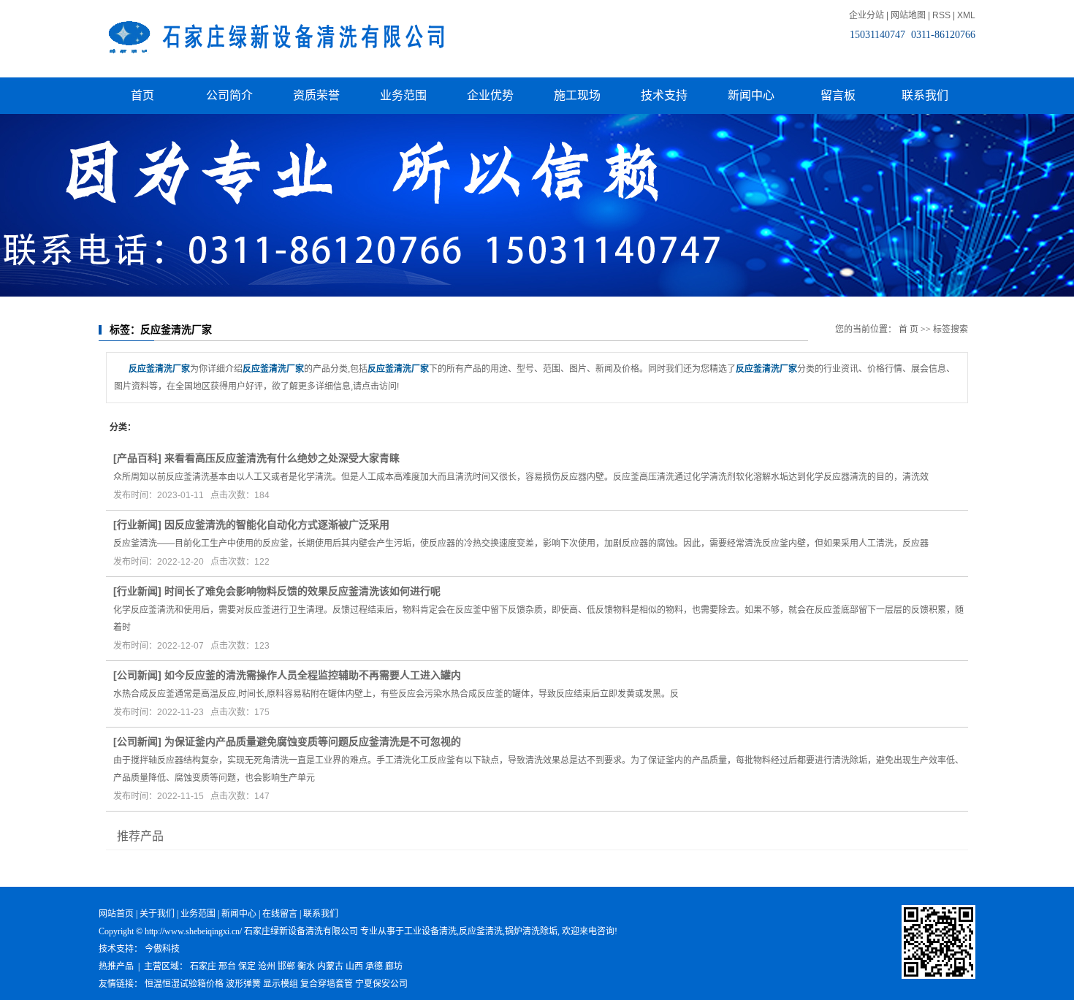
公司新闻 (137, 675)
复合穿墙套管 (326, 984)
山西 (354, 966)
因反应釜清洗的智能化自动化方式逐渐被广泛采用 (276, 524)
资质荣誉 (316, 95)
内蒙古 (330, 966)
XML (966, 15)
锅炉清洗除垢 (531, 931)
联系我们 (925, 95)
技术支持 (664, 95)
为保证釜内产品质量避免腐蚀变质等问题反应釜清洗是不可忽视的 (312, 741)
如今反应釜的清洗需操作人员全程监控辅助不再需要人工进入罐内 (312, 675)
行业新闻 (137, 524)
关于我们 (157, 914)
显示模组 (280, 984)
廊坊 (394, 966)
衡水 (306, 966)
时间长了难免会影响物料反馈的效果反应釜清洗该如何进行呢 (302, 591)
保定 (247, 966)
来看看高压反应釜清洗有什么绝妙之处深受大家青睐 (282, 458)
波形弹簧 (243, 984)
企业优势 (490, 95)
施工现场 (577, 95)
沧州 (266, 966)
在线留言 (279, 914)
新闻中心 (751, 95)
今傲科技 (162, 949)
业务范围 (403, 95)
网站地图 (908, 15)
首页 (142, 95)
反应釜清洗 (481, 931)
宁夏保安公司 (381, 984)
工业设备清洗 (430, 931)
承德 (374, 966)
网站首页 (116, 914)
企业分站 (866, 15)
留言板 (838, 95)
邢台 (227, 966)
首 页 (908, 329)
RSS (941, 15)
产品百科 (137, 458)
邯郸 (286, 966)
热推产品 (116, 966)
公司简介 (229, 95)
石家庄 (203, 966)
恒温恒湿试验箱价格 (184, 984)
